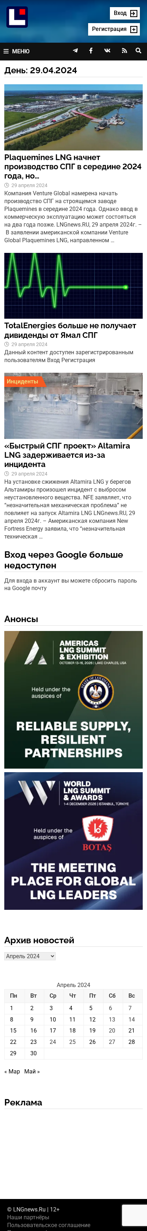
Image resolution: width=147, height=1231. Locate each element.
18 (72, 1030)
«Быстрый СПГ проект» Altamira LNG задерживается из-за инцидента (67, 455)
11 (72, 1019)
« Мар (12, 1071)
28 (131, 1042)
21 (131, 1030)
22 (13, 1042)
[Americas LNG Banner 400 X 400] (73, 701)
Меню (21, 51)
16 (33, 1030)
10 (53, 1019)
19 (92, 1030)
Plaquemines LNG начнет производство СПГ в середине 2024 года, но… (73, 167)
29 (13, 1053)
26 (92, 1042)
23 (33, 1042)
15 (13, 1030)
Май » (32, 1071)
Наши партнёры (28, 1217)
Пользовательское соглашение (48, 1225)
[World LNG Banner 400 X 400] (73, 842)
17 (53, 1030)
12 (92, 1019)
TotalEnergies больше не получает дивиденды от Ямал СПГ (70, 330)
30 (33, 1053)
